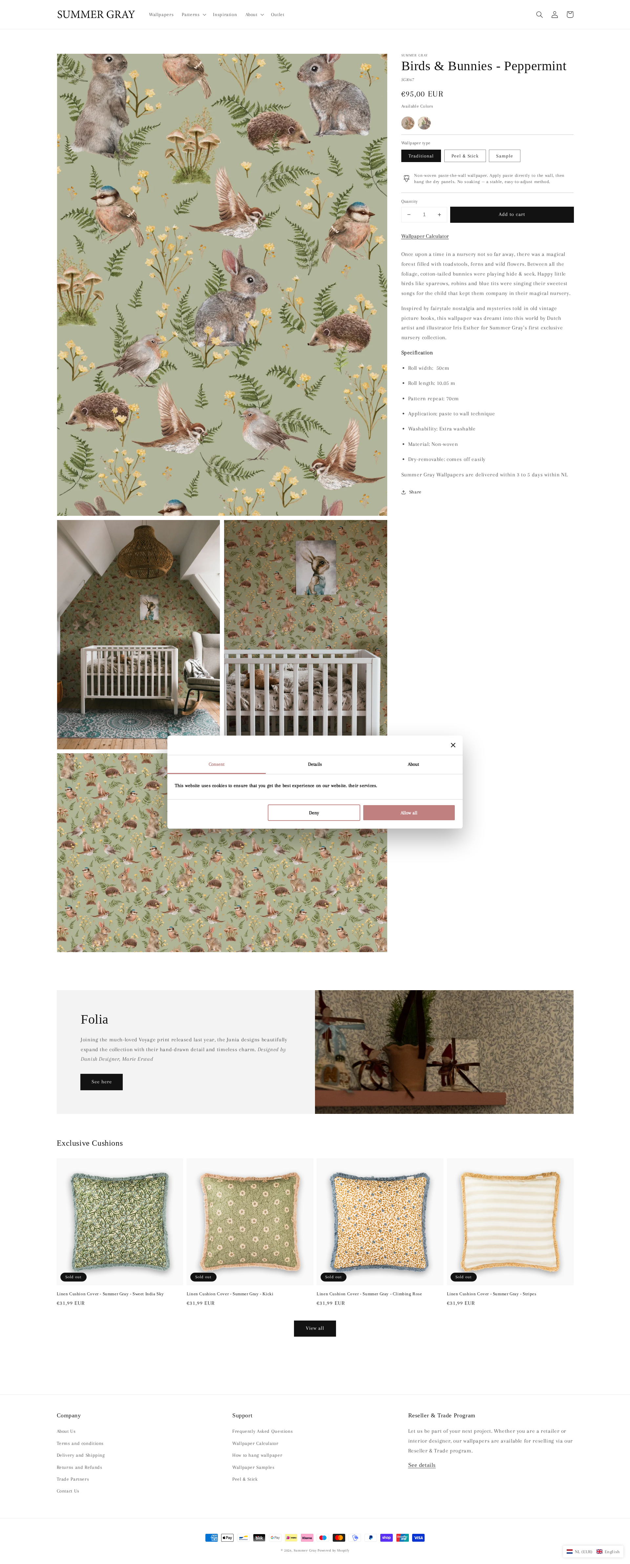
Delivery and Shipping (81, 1455)
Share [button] (415, 491)
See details (422, 1465)
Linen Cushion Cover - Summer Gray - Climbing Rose (369, 1293)
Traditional (421, 155)
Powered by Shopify (333, 1550)
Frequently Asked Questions (262, 1431)
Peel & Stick (465, 155)
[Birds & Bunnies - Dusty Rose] (407, 123)
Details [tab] (315, 764)
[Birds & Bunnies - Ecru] (424, 123)
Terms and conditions (80, 1443)
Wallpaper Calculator (425, 236)
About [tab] (413, 764)
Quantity (409, 201)
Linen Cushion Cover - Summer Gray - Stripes (491, 1293)
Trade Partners (73, 1479)
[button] (539, 14)
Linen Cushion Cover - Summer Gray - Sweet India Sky (110, 1293)
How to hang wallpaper (257, 1455)
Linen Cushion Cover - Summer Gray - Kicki (230, 1293)
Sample (504, 155)
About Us (66, 1431)
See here (102, 1082)
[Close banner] (453, 745)
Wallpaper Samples (253, 1467)
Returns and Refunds (79, 1467)
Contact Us (68, 1490)
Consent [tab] (217, 764)
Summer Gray (305, 1550)
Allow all (409, 812)
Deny (314, 812)
